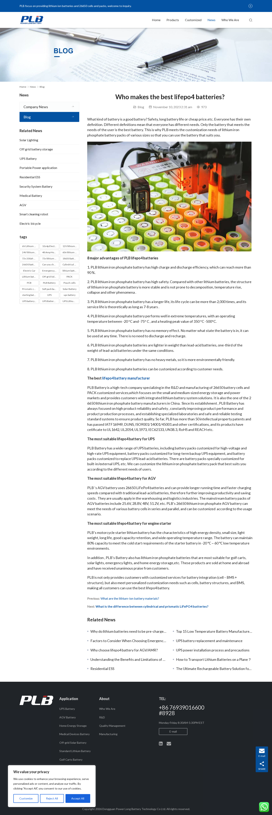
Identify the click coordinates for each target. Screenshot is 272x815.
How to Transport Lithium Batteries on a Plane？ (213, 659)
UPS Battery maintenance (50, 301)
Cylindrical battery (71, 264)
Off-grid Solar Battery (50, 276)
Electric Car (29, 270)
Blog (141, 107)
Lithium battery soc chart (30, 276)
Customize (26, 798)
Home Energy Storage (73, 725)
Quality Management (112, 725)
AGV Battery (67, 717)
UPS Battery (28, 158)
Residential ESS (102, 668)
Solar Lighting (29, 140)
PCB (29, 282)
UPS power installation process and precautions (212, 650)
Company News (35, 107)
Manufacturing (108, 734)
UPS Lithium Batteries (71, 301)
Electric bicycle (30, 223)
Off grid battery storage (36, 149)
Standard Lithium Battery (75, 751)
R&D (102, 717)
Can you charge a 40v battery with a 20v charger (50, 264)
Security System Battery (36, 186)
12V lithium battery (71, 246)
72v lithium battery (50, 258)
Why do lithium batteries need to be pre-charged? (128, 631)
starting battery (30, 294)
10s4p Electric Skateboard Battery (50, 246)
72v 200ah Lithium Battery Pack (30, 258)
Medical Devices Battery (74, 734)
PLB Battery (49, 282)
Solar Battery (69, 288)
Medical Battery (31, 195)
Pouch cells (70, 282)
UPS (49, 294)
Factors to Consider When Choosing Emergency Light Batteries (128, 640)
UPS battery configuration (30, 301)
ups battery (69, 294)
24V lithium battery (30, 252)
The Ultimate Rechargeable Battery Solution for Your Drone (214, 668)
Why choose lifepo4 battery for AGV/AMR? (124, 650)
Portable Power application (38, 168)
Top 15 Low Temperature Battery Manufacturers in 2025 (214, 631)
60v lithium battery (71, 252)
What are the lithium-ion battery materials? (130, 598)
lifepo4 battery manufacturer (126, 378)
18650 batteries (71, 258)
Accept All (77, 798)
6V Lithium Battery (30, 246)
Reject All (52, 798)
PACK (69, 276)
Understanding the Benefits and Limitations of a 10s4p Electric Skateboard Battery (128, 659)
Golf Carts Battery (70, 759)
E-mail (173, 731)
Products (172, 20)
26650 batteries (30, 264)
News (211, 20)
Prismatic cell (29, 288)
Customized (193, 20)
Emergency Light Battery (50, 270)
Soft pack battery (50, 288)
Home (156, 20)
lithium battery (70, 270)
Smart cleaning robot (34, 214)
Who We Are (230, 20)
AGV (23, 205)
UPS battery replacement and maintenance (209, 640)
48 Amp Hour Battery (50, 252)
